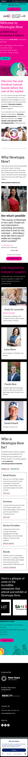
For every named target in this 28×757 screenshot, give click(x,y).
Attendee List (14, 469)
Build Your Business (8, 543)
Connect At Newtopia (9, 567)
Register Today (14, 9)
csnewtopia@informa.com (8, 713)
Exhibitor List (5, 469)
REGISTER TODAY (14, 258)
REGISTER (5, 58)
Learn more (6, 493)
